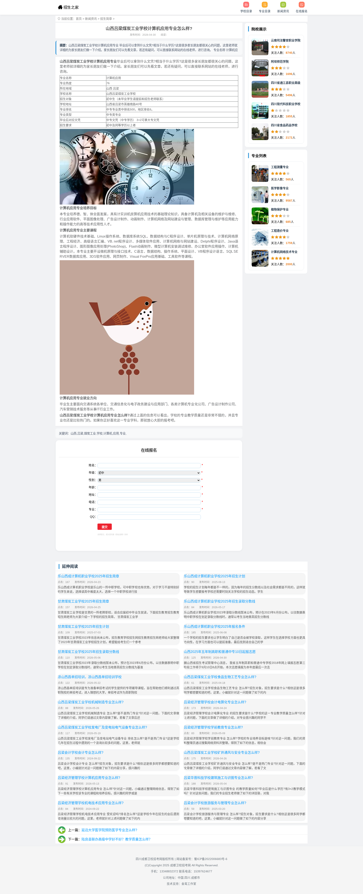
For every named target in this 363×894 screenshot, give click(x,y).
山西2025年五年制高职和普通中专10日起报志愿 (220, 652)
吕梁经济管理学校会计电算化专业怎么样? (215, 702)
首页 (79, 18)
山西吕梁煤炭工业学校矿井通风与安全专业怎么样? (222, 752)
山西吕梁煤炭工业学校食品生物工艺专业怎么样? (220, 677)
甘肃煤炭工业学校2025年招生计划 (83, 626)
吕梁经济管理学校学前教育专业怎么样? (213, 727)
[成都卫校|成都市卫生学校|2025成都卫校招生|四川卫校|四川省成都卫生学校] (68, 7)
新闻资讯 (91, 18)
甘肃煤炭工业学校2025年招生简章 (83, 601)
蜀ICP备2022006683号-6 (210, 859)
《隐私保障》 (119, 535)
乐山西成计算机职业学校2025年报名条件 (214, 626)
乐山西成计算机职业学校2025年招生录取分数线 (219, 601)
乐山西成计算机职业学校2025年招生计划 (214, 576)
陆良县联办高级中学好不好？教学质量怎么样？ (117, 839)
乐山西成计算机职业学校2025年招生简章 (88, 576)
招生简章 (106, 18)
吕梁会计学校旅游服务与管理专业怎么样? (215, 803)
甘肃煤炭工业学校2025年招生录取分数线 (88, 652)
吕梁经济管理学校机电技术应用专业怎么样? (91, 803)
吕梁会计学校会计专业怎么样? (80, 752)
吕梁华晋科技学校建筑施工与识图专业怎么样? (218, 778)
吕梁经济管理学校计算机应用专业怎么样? (89, 778)
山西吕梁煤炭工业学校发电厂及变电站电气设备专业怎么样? (102, 727)
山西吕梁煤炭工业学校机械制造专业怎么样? (91, 702)
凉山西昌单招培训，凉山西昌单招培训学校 (90, 677)
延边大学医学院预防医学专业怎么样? (109, 830)
